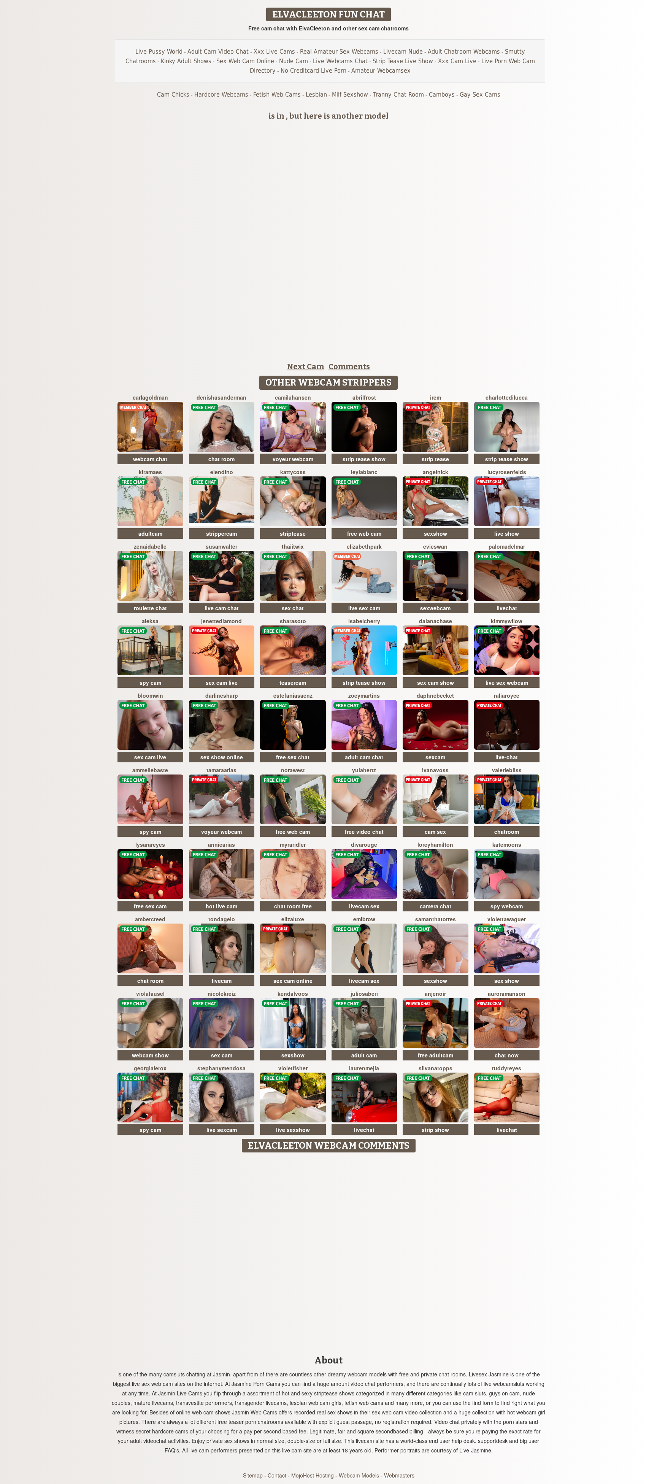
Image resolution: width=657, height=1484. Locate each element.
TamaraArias (221, 770)
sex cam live (222, 682)
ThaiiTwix (293, 546)
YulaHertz (364, 770)
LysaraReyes (150, 844)
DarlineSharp (221, 695)
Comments (349, 366)
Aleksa (150, 621)
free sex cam (150, 906)
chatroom (506, 831)
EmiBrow (364, 919)
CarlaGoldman (150, 397)
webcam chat (150, 459)
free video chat (364, 831)
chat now (507, 1055)
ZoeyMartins (364, 695)
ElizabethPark (364, 546)
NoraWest (293, 770)
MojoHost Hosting (312, 1475)
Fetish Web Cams (277, 94)
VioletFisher (293, 1068)
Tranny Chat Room (398, 94)
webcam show (150, 1055)
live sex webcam (507, 682)
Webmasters (399, 1475)
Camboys (442, 94)
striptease (293, 533)
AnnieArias (221, 844)
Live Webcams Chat (340, 61)
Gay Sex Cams (480, 94)
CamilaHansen (293, 397)
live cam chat (222, 608)
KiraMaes (150, 472)
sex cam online (293, 980)
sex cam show (435, 682)
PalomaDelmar (507, 546)
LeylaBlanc (364, 472)
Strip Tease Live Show (403, 61)
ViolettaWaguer (506, 919)
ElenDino (221, 472)
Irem (435, 397)
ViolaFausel (150, 993)
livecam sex (364, 906)
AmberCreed (150, 919)
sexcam (435, 757)
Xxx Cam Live (457, 61)
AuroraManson (506, 993)
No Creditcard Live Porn (313, 70)
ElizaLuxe (292, 919)
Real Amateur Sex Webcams (339, 51)
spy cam (150, 682)
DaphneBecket (435, 695)
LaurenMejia (364, 1068)
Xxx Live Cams (274, 51)
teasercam (292, 682)
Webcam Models (359, 1475)
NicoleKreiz (222, 993)
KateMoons (506, 844)
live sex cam (364, 608)
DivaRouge (364, 844)
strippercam (221, 533)
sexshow (435, 533)
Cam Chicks (173, 94)
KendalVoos (293, 993)
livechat (507, 608)
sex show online (221, 757)
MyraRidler (293, 844)
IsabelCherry (364, 621)
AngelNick (435, 472)
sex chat (293, 608)
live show (506, 533)
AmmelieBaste (150, 770)
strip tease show (364, 459)
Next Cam (305, 366)
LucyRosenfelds (506, 472)
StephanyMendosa (221, 1068)
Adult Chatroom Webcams (464, 51)
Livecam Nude (403, 51)
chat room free (293, 906)
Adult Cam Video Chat (218, 51)
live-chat (506, 757)
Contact (277, 1475)
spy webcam (506, 906)
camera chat (435, 906)
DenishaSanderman (221, 397)
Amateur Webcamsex (381, 70)
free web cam (364, 533)
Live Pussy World (158, 51)
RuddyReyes (506, 1068)
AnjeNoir (435, 993)
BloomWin (150, 695)
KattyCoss (293, 472)
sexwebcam (435, 608)
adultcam (150, 533)
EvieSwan (435, 546)
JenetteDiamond (221, 621)
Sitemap (253, 1475)
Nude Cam (293, 61)
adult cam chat (364, 757)
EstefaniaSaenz (293, 695)
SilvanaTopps (435, 1068)
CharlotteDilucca (507, 397)
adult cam (364, 1055)
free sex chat (292, 757)
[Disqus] (329, 1251)
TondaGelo (221, 919)
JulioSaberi (364, 993)
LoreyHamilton (435, 844)
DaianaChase (435, 621)
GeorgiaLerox (150, 1068)
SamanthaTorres (435, 919)
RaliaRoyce (506, 695)
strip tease (435, 459)
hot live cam (221, 906)
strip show (435, 1129)
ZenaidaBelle (150, 546)
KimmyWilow (506, 621)
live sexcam (221, 1129)
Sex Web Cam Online (245, 61)
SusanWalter (221, 546)
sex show (506, 980)
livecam (222, 980)
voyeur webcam (293, 459)
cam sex (435, 831)
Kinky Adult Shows (186, 61)
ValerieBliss (507, 770)
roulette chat (150, 608)
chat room (221, 459)
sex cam (221, 1055)
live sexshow (293, 1129)
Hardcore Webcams (221, 94)
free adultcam (435, 1055)
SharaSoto (293, 621)
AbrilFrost (364, 397)
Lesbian (316, 94)
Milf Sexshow (350, 94)
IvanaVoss (435, 770)
